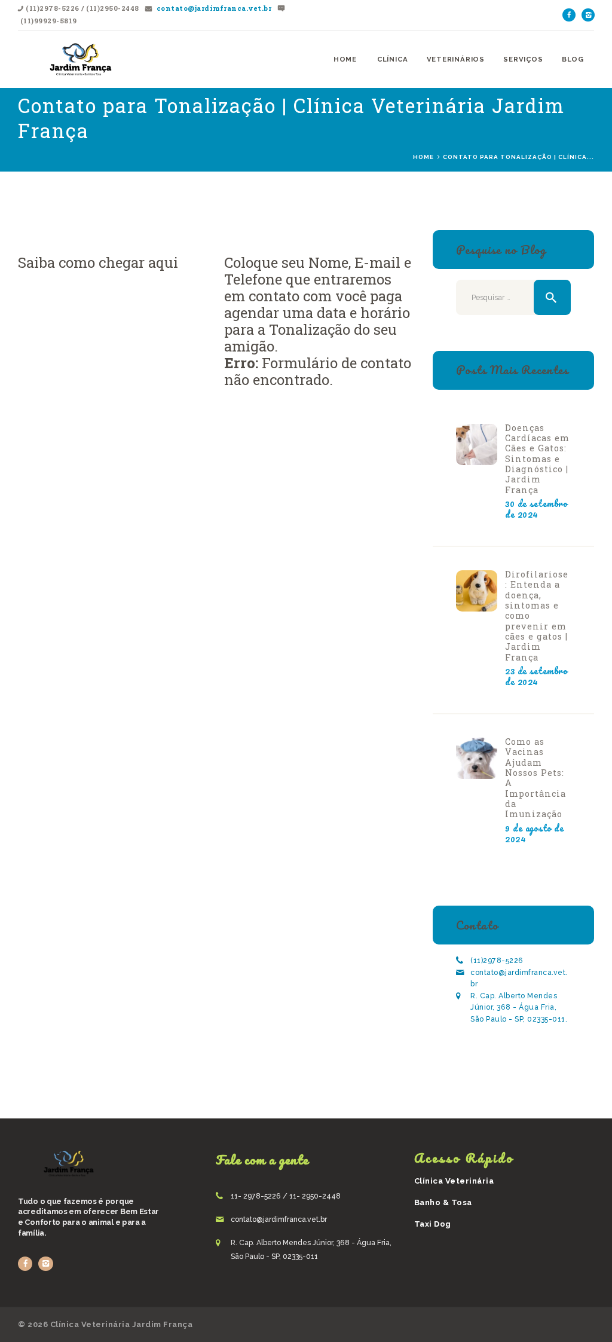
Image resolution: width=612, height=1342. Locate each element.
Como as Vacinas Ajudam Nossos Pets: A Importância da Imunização (535, 778)
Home (423, 157)
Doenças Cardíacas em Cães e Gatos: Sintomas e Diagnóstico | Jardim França (537, 459)
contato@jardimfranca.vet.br (212, 8)
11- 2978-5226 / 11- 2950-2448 (286, 1196)
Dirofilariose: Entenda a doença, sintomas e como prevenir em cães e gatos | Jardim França (536, 615)
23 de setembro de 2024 (536, 676)
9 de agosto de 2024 (534, 833)
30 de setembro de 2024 (536, 508)
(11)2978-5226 (497, 960)
